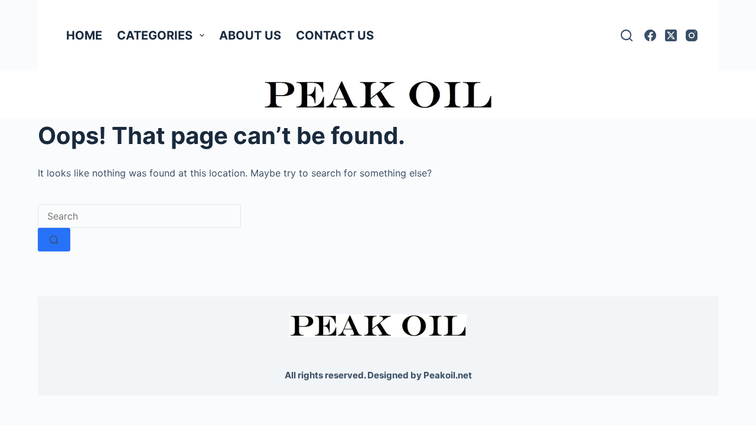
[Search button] (54, 239)
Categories (155, 35)
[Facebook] (650, 35)
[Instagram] (692, 35)
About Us (250, 35)
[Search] (627, 35)
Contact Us (335, 35)
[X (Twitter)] (671, 35)
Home (84, 35)
